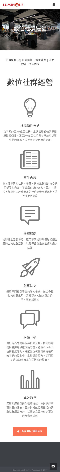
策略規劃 (11, 60)
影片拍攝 (34, 64)
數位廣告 (41, 60)
